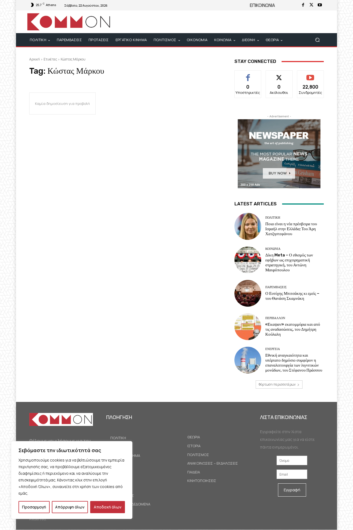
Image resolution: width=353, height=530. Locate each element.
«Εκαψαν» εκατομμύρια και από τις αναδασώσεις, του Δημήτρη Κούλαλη (292, 329)
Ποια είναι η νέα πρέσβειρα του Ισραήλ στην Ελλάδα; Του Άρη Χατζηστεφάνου (291, 228)
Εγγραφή (292, 490)
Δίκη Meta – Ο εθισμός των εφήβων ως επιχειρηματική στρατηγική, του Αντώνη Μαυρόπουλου (289, 262)
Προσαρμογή (34, 507)
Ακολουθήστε (279, 75)
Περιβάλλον (275, 318)
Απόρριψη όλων (69, 507)
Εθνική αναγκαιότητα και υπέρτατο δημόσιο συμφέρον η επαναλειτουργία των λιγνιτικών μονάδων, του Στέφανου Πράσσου (293, 363)
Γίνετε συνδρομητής (310, 77)
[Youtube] (319, 5)
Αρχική (34, 59)
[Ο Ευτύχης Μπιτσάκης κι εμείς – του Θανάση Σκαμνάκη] (247, 293)
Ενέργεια (272, 349)
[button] (317, 39)
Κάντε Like (248, 75)
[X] (311, 5)
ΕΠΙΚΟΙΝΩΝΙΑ (262, 5)
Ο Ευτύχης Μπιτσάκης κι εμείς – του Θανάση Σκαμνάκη (292, 296)
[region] (71, 480)
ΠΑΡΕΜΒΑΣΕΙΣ (276, 287)
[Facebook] (303, 5)
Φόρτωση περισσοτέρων (277, 384)
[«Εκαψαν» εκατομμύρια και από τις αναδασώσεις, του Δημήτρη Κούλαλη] (247, 326)
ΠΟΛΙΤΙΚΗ (272, 217)
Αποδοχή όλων (107, 507)
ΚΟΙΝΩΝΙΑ (272, 248)
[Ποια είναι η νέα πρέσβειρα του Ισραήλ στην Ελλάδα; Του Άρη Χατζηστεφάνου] (247, 226)
